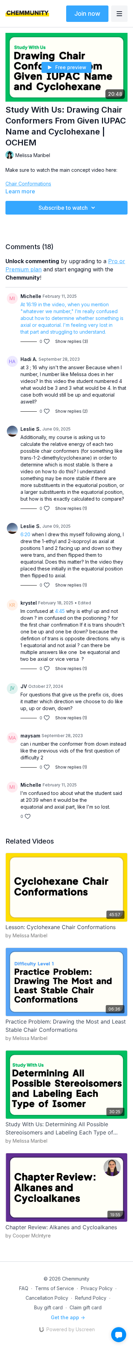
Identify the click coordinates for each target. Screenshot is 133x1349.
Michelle (30, 296)
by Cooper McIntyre (28, 1235)
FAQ (23, 1288)
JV (23, 686)
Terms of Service (54, 1288)
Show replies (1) (71, 508)
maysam (30, 735)
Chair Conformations (28, 184)
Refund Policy (90, 1298)
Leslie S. (30, 429)
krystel (28, 603)
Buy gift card (48, 1307)
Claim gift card (86, 1307)
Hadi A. (28, 359)
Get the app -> (68, 1317)
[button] (118, 1334)
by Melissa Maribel (26, 935)
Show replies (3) (71, 341)
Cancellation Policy (47, 1298)
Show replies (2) (71, 411)
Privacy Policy (97, 1288)
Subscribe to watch (63, 207)
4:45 (60, 611)
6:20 (25, 534)
